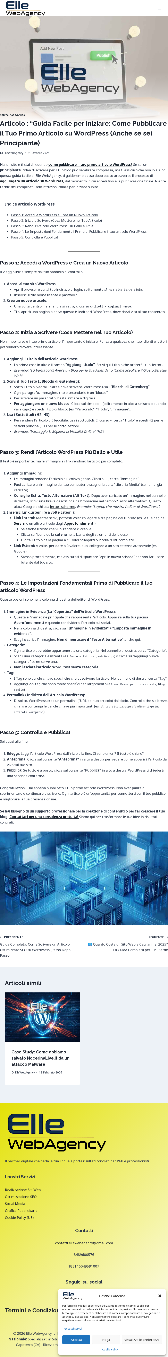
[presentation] (42, 1017)
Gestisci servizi (73, 1328)
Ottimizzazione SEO (21, 1196)
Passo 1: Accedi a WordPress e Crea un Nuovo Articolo (54, 214)
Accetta (76, 1340)
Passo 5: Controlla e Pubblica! (34, 237)
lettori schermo (62, 506)
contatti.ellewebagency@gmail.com (84, 1243)
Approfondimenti (79, 523)
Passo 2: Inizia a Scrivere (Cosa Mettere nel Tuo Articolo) (56, 220)
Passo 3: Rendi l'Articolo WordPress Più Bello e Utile (52, 226)
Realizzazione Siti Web (23, 1189)
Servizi (19, 523)
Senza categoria (12, 115)
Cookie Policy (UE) (19, 1217)
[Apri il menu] (159, 8)
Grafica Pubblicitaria (21, 1210)
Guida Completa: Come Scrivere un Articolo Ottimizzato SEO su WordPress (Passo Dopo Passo (35, 946)
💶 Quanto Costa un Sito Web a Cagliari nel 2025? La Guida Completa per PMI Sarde (128, 943)
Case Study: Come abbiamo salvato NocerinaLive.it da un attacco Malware (40, 1058)
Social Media (15, 1203)
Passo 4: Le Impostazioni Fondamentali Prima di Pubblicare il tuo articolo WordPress (78, 231)
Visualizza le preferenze (142, 1340)
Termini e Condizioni (33, 1310)
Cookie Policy (110, 1349)
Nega (106, 1340)
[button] (160, 1296)
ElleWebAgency (13, 153)
